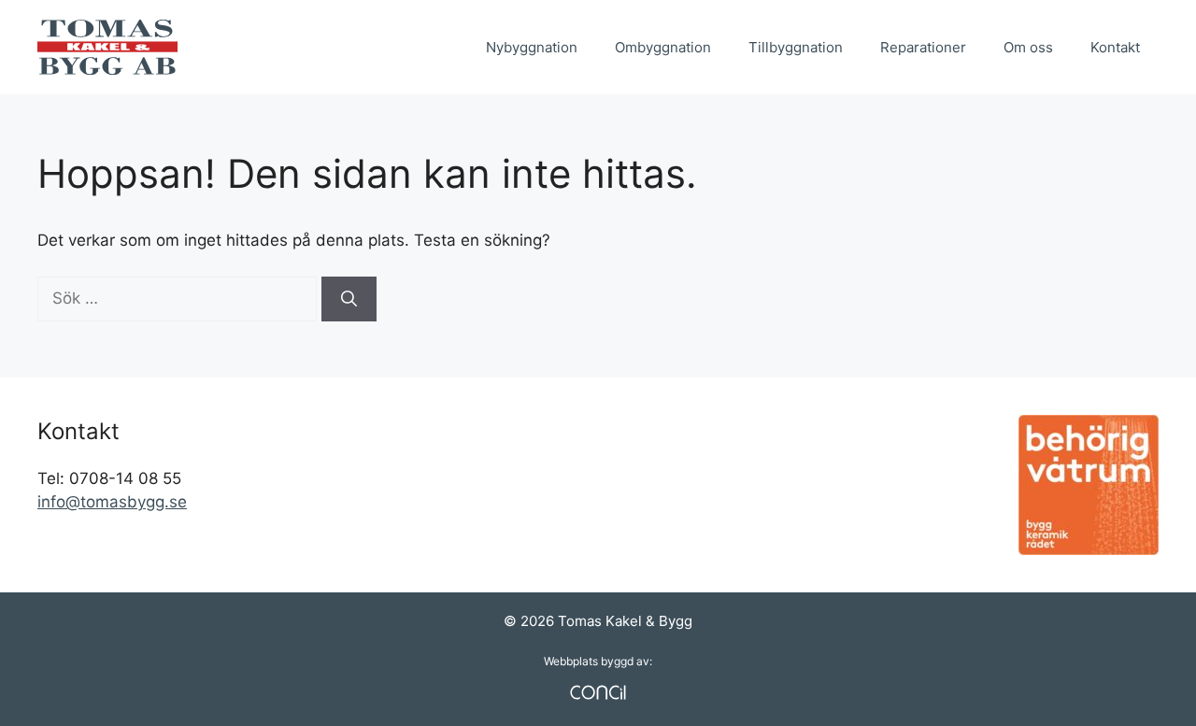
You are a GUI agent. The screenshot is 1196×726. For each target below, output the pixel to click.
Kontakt (1115, 47)
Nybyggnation (531, 47)
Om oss (1028, 47)
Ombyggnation (663, 47)
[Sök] (349, 299)
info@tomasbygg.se (112, 501)
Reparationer (923, 47)
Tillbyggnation (795, 47)
